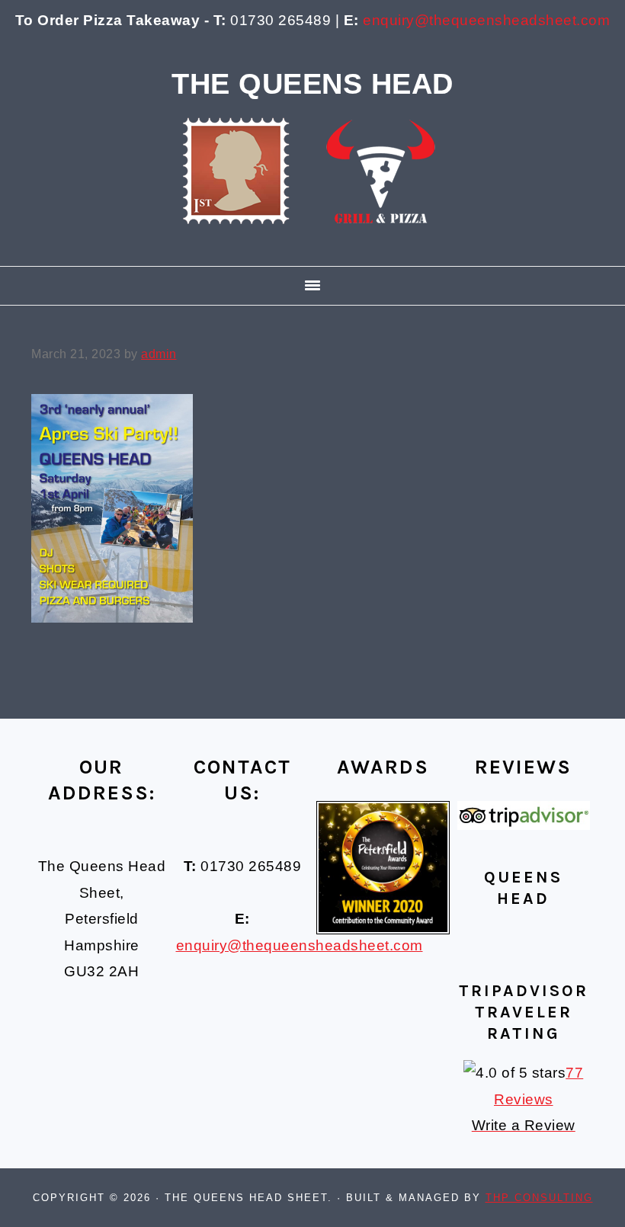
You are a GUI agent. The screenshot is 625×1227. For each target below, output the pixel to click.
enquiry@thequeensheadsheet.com (486, 20)
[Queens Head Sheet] (312, 245)
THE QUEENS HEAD (312, 83)
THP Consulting (539, 1197)
